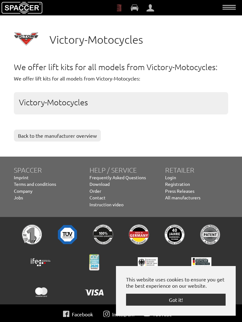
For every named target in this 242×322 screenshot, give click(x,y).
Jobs (18, 197)
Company (23, 191)
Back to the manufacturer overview (57, 135)
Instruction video (106, 204)
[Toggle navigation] (229, 7)
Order (95, 191)
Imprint (21, 177)
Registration (177, 184)
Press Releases (179, 191)
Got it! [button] (176, 300)
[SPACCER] (22, 8)
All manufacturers (182, 197)
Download (99, 184)
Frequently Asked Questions (117, 177)
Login (170, 177)
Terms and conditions (35, 184)
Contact (97, 197)
